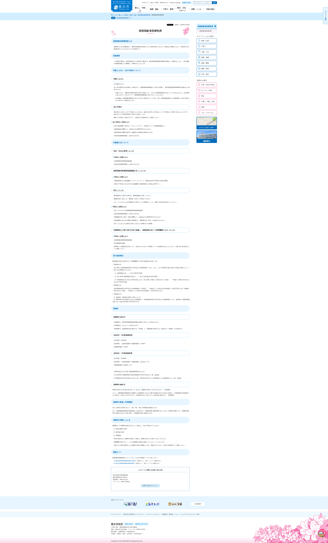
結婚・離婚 (205, 63)
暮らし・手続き (123, 15)
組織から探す (187, 2)
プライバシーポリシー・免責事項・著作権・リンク (162, 514)
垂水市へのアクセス (141, 524)
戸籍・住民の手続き (208, 85)
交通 (202, 107)
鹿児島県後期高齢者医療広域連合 (125, 461)
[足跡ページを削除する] (130, 18)
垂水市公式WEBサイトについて (134, 514)
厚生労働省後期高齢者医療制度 (125, 463)
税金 (202, 96)
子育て (203, 46)
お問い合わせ (129, 524)
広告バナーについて (117, 500)
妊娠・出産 (205, 41)
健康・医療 (205, 68)
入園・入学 (205, 52)
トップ (115, 15)
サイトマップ (116, 514)
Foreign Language (175, 2)
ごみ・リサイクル (207, 113)
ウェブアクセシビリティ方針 (191, 514)
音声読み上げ (164, 2)
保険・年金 (133, 15)
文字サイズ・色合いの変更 (150, 2)
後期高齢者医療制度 (144, 15)
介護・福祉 (205, 74)
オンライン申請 (206, 90)
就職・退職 (205, 57)
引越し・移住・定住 (208, 101)
